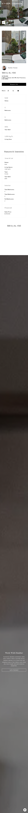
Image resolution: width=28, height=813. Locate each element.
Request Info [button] (14, 84)
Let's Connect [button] (14, 670)
